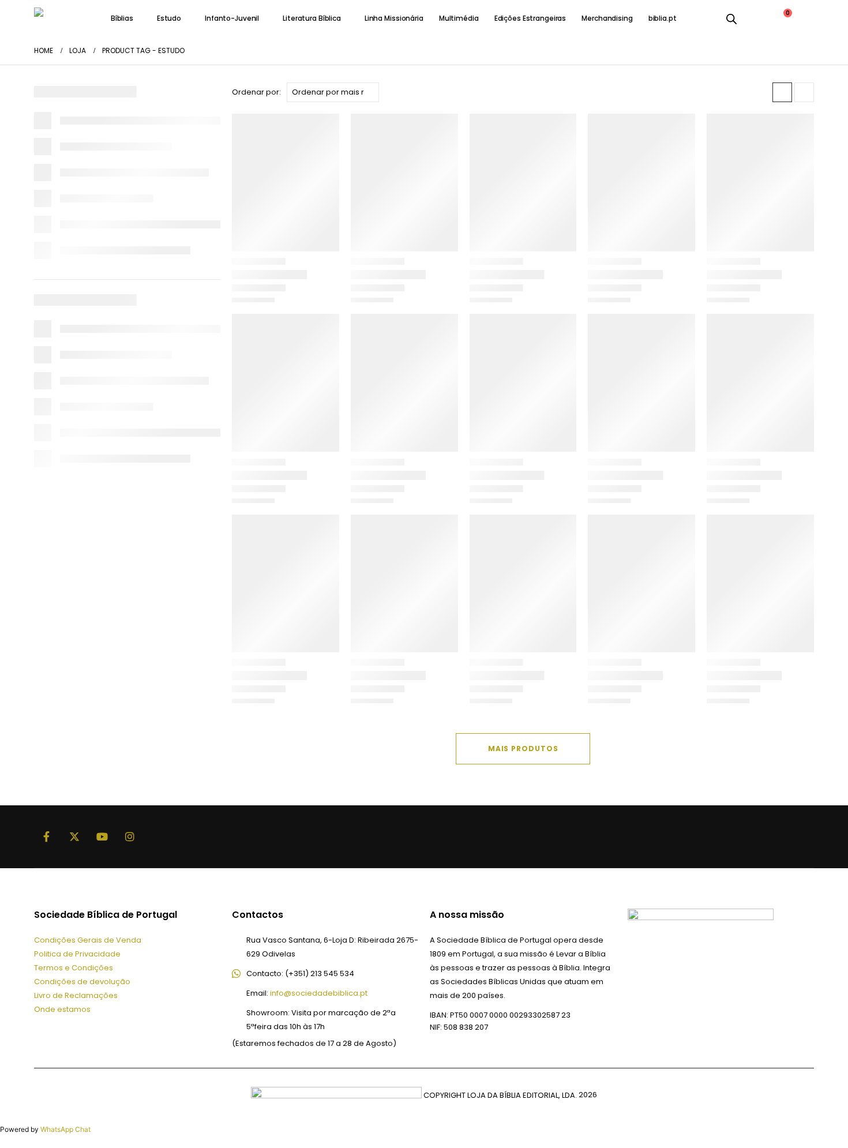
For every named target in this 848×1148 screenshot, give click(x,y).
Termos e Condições (73, 967)
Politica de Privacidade (77, 953)
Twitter (74, 836)
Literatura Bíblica (312, 18)
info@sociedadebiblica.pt (318, 993)
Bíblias (122, 18)
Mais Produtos (523, 748)
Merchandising (606, 18)
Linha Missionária (394, 18)
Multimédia (459, 18)
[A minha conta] (754, 18)
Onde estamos (62, 1009)
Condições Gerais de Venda (87, 940)
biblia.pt (662, 18)
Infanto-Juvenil (232, 18)
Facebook (46, 836)
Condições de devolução (82, 981)
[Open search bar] (731, 18)
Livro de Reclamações (76, 995)
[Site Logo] (63, 18)
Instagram (129, 836)
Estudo (169, 18)
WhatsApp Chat (65, 1129)
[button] (782, 92)
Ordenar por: (256, 92)
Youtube (102, 836)
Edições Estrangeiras (530, 18)
